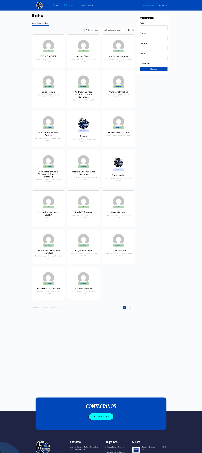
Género (143, 43)
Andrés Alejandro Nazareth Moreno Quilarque (83, 94)
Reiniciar (146, 64)
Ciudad (143, 33)
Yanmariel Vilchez (118, 92)
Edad (142, 54)
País (142, 23)
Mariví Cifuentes (83, 212)
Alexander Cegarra (118, 56)
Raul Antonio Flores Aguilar (48, 133)
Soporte (83, 136)
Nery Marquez (118, 212)
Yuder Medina (118, 250)
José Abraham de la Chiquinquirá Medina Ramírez (48, 174)
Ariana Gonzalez (83, 288)
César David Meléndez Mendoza (48, 251)
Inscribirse (163, 5)
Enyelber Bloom (83, 250)
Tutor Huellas (118, 175)
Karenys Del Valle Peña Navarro (84, 173)
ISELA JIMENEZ (48, 56)
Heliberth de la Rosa (118, 132)
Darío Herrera (48, 92)
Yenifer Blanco (83, 56)
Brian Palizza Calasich (48, 288)
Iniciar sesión (148, 5)
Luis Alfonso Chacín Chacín (48, 213)
